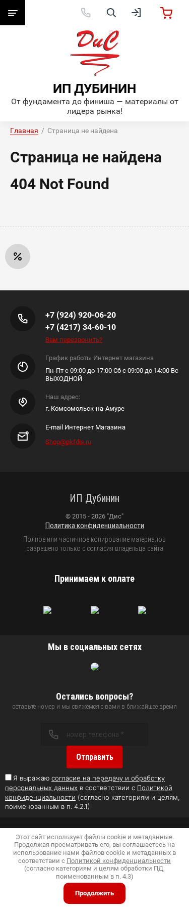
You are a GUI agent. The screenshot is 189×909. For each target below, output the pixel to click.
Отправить (94, 757)
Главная (24, 130)
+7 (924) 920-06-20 (80, 315)
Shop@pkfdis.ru (68, 442)
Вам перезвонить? (73, 339)
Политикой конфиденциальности (119, 860)
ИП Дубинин (94, 88)
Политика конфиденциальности (94, 525)
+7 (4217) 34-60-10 (80, 327)
